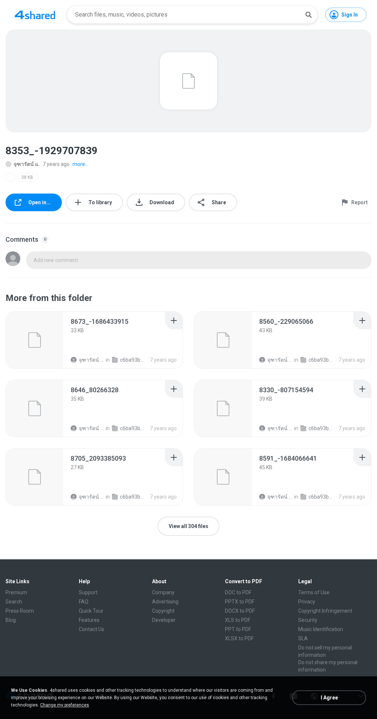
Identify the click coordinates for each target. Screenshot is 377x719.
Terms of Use (314, 592)
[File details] (34, 340)
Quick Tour (91, 611)
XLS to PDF (237, 620)
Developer (164, 620)
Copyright (163, 611)
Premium (16, 592)
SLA (303, 638)
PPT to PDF (238, 629)
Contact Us (91, 629)
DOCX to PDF (240, 611)
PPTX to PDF (239, 602)
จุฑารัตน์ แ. (27, 164)
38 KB (27, 177)
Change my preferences (64, 705)
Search (14, 602)
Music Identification (320, 629)
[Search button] (308, 15)
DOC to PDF (238, 592)
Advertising (165, 602)
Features (89, 620)
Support (88, 592)
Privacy (306, 602)
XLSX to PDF (239, 638)
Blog (11, 620)
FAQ (83, 602)
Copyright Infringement (325, 611)
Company (163, 592)
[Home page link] (35, 15)
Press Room (20, 611)
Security (307, 620)
